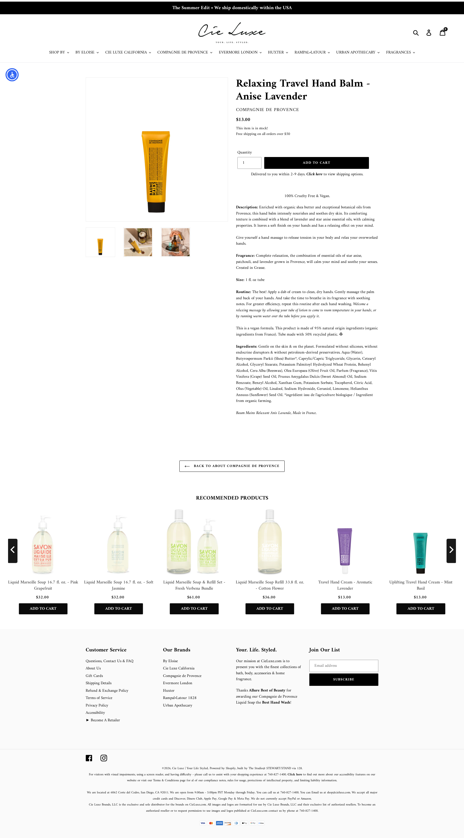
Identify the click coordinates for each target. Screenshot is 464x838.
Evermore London (177, 683)
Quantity (244, 153)
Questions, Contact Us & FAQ (109, 661)
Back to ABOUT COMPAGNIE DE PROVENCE (236, 466)
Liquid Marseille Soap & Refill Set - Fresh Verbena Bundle (194, 585)
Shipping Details (98, 683)
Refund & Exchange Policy (107, 690)
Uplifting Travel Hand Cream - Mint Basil (420, 585)
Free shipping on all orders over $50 (263, 134)
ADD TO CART (43, 608)
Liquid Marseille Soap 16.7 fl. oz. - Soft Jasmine (118, 585)
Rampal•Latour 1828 (180, 698)
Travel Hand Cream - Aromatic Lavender (345, 585)
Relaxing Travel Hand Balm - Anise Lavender (303, 90)
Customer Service (106, 650)
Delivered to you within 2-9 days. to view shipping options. (307, 174)
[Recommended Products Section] (0, 486)
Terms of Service (99, 698)
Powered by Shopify (223, 768)
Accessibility (95, 712)
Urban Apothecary (177, 705)
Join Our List (324, 650)
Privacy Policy (97, 705)
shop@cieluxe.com (338, 793)
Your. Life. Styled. (256, 650)
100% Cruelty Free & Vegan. (307, 196)
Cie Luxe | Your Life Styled (190, 768)
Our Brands (176, 650)
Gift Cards (94, 676)
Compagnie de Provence (267, 110)
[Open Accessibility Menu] (12, 74)
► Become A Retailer (103, 720)
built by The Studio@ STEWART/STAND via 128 (269, 768)
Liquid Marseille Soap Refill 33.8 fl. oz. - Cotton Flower (270, 585)
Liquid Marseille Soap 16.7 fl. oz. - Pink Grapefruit (43, 585)
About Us (93, 668)
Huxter (169, 690)
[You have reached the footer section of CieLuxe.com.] (86, 644)
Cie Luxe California (178, 668)
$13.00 (243, 119)
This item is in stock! (252, 128)
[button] (344, 679)
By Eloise (170, 661)
